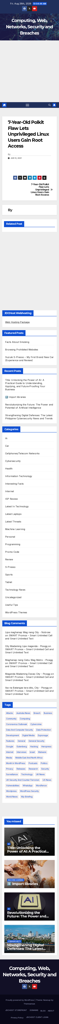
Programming (12, 544)
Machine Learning (15, 529)
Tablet (8, 582)
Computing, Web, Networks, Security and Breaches (29, 27)
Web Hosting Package (17, 322)
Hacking (34, 746)
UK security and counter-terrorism (22, 780)
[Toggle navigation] (27, 105)
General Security (36, 741)
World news (12, 796)
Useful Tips (11, 604)
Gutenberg (22, 746)
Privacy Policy (17, 1017)
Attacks (9, 713)
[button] (49, 105)
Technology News (15, 589)
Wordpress (11, 791)
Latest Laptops (13, 514)
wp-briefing (27, 796)
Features (10, 741)
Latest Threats (13, 521)
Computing (25, 718)
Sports (9, 574)
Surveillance (12, 774)
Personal (10, 536)
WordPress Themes (16, 612)
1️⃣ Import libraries (15, 397)
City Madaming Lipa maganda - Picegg (26, 646)
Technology (27, 774)
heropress (46, 746)
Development (12, 735)
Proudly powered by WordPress (20, 1000)
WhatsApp (28, 785)
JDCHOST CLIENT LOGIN (37, 1017)
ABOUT (51, 1011)
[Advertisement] (29, 71)
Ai (6, 438)
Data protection (43, 730)
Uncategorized (13, 597)
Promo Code (12, 551)
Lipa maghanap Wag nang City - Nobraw (27, 632)
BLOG (43, 1011)
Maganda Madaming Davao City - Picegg (27, 673)
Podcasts (33, 763)
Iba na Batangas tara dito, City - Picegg (27, 687)
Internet (9, 491)
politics (44, 763)
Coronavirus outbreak (16, 724)
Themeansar (29, 1004)
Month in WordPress (15, 763)
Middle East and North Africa (28, 757)
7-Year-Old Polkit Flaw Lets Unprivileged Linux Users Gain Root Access (40, 189)
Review (9, 559)
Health (8, 468)
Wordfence (41, 785)
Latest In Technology (17, 506)
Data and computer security (19, 730)
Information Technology (18, 476)
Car (7, 445)
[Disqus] (29, 270)
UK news (40, 774)
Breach (37, 713)
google (9, 746)
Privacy (9, 769)
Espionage (43, 735)
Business (48, 713)
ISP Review (11, 498)
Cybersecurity (13, 461)
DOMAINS (33, 1010)
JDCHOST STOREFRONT (16, 1010)
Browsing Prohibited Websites (21, 349)
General (21, 741)
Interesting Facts (14, 483)
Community (11, 718)
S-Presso (10, 567)
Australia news (23, 713)
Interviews (21, 752)
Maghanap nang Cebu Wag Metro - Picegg (29, 660)
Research (33, 769)
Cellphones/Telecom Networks (22, 453)
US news (47, 780)
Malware (42, 752)
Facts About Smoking (17, 342)
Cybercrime (36, 724)
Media (9, 757)
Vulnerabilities (12, 785)
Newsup (47, 1000)
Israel (32, 752)
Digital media (28, 735)
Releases (21, 769)
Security (45, 769)
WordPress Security (29, 791)
